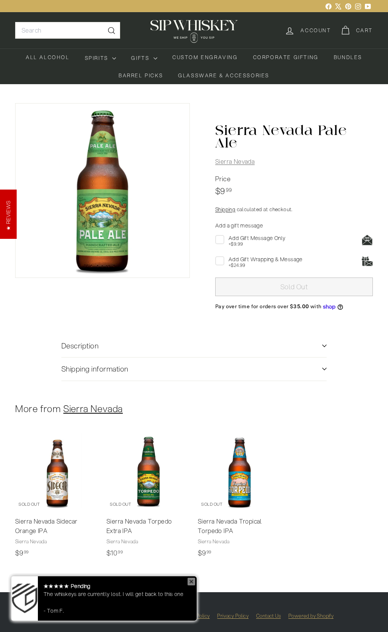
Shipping (225, 209)
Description (80, 345)
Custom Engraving (205, 57)
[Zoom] (102, 191)
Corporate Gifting (286, 57)
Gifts (141, 58)
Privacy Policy (233, 615)
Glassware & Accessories (223, 75)
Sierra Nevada (235, 161)
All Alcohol (48, 57)
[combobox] (67, 30)
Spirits (98, 58)
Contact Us (268, 615)
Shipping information (94, 369)
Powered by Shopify (310, 615)
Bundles (348, 57)
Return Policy (195, 615)
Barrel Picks (141, 75)
